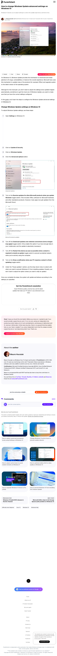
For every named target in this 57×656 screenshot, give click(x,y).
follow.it (28, 631)
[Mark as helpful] (33, 309)
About (27, 617)
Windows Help (34, 507)
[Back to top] (28, 581)
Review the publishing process (35, 416)
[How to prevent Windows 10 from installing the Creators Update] (42, 479)
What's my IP (28, 600)
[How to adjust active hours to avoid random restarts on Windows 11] (14, 454)
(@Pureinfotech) (18, 18)
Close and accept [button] (44, 641)
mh (28, 654)
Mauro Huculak (9, 18)
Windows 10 (7, 102)
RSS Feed (27, 628)
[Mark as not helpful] (36, 309)
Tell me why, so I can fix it (29, 312)
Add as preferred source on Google (29, 589)
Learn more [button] (43, 638)
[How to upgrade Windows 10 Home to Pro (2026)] (14, 479)
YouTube (28, 642)
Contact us (28, 624)
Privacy (28, 620)
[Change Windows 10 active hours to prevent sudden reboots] (42, 429)
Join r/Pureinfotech (42, 392)
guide (7, 99)
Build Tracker (28, 611)
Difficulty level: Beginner (8, 507)
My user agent (27, 607)
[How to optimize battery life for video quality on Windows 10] (42, 454)
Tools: (27, 596)
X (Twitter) (27, 635)
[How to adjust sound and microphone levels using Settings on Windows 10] (14, 429)
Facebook (27, 638)
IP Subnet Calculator (28, 604)
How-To (18, 507)
